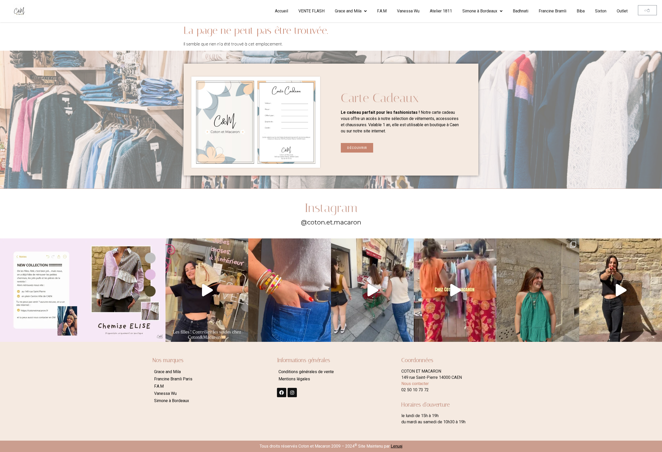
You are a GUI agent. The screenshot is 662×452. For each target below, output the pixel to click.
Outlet (622, 11)
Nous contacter (415, 383)
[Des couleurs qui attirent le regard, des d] (289, 290)
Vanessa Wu (408, 11)
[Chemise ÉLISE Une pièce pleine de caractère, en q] (124, 290)
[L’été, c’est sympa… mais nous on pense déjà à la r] (41, 290)
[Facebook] (281, 392)
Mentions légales (294, 378)
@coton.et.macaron (331, 222)
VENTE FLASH (311, 11)
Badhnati (520, 11)
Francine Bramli (552, 11)
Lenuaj (396, 446)
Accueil (281, 11)
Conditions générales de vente (306, 371)
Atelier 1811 (441, 11)
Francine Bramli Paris (173, 378)
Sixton (600, 11)
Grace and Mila (348, 11)
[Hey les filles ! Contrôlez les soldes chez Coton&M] (207, 290)
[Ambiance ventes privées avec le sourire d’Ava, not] (620, 290)
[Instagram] (292, 392)
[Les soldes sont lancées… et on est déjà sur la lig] (372, 290)
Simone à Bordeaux (479, 11)
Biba (581, 11)
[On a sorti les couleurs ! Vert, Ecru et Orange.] (537, 290)
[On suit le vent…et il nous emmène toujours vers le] (455, 290)
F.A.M (382, 11)
